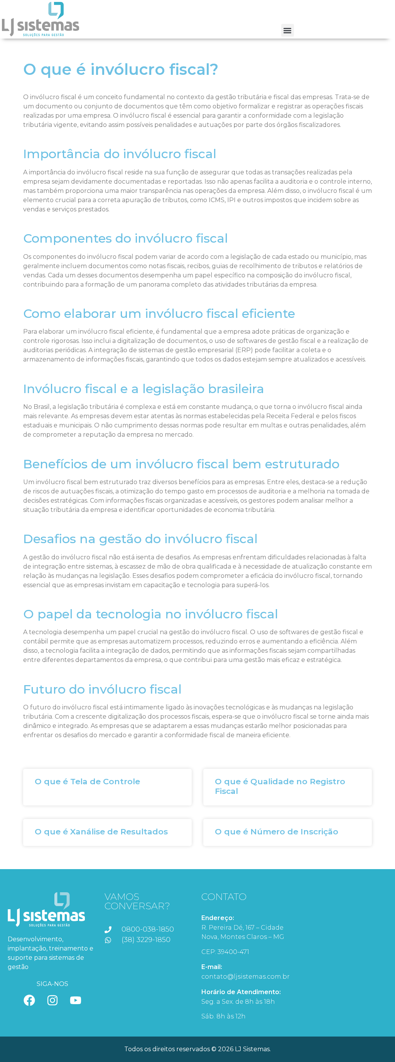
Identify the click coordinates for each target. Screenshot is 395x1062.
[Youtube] (75, 1000)
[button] (287, 30)
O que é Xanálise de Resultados (101, 831)
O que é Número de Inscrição (276, 831)
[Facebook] (29, 1000)
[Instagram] (52, 1000)
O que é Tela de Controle (87, 781)
